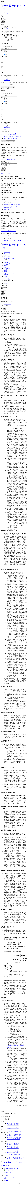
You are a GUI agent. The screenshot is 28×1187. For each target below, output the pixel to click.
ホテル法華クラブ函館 (13, 1125)
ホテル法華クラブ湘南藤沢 (14, 1137)
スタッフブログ (8, 264)
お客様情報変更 (8, 209)
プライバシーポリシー (10, 273)
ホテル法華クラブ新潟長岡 (14, 1131)
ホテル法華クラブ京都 (13, 1143)
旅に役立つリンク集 (9, 268)
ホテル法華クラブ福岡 (13, 1151)
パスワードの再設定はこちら (8, 159)
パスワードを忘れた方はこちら (12, 206)
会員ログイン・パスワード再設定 (13, 240)
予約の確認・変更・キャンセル (12, 204)
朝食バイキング (8, 255)
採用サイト (7, 271)
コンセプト (7, 252)
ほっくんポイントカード (10, 258)
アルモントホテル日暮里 (13, 1135)
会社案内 (6, 270)
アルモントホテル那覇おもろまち (15, 1157)
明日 (6, 56)
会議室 (5, 265)
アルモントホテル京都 (13, 1144)
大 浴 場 (7, 256)
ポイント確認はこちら (10, 138)
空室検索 (3, 87)
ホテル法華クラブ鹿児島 (13, 1154)
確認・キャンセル (10, 87)
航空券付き (7, 80)
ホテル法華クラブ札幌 (13, 1123)
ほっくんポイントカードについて (13, 136)
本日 (6, 54)
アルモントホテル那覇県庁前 (14, 1159)
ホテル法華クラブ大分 (13, 1152)
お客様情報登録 (8, 207)
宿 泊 (7, 253)
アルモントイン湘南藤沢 (13, 1139)
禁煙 (6, 78)
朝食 (6, 76)
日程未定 (4, 52)
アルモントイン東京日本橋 (14, 1134)
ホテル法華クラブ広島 (13, 1148)
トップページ (7, 304)
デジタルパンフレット (7, 1165)
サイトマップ (7, 276)
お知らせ (6, 262)
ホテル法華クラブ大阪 (13, 1146)
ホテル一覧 (7, 28)
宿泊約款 (6, 274)
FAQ (5, 267)
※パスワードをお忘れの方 (8, 134)
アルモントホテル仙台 (13, 1128)
